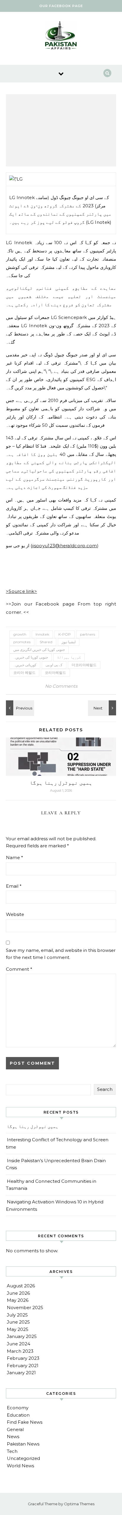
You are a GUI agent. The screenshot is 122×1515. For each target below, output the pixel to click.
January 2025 (22, 1336)
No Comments (61, 686)
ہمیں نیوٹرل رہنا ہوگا (61, 783)
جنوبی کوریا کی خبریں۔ (30, 657)
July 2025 (17, 1315)
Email (14, 886)
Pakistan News (23, 1444)
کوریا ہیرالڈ (69, 657)
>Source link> (21, 591)
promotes (21, 642)
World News (20, 1465)
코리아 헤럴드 (24, 672)
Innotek (42, 634)
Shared (46, 642)
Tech (12, 1451)
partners (87, 634)
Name (14, 857)
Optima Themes (79, 1503)
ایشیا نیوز (69, 642)
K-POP (64, 634)
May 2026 (17, 1300)
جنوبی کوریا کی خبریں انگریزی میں (39, 649)
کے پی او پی (54, 665)
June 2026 (18, 1293)
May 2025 (17, 1329)
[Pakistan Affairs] (61, 36)
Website (15, 914)
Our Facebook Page (61, 6)
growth (19, 634)
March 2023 (20, 1351)
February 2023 (23, 1358)
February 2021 (22, 1365)
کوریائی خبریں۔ (24, 665)
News (13, 1436)
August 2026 (21, 1286)
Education (18, 1415)
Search (105, 1089)
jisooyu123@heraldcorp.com (64, 545)
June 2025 (18, 1322)
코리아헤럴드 (55, 672)
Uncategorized (23, 1458)
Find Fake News (24, 1422)
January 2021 (21, 1372)
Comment (19, 969)
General (15, 1429)
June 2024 (18, 1344)
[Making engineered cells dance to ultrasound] (19, 707)
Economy (17, 1407)
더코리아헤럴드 (84, 665)
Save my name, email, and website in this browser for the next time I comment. (60, 953)
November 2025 (25, 1307)
